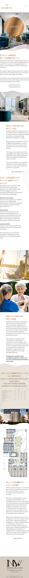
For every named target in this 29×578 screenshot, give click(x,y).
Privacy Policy (14, 572)
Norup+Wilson (18, 570)
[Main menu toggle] (25, 6)
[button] (14, 86)
